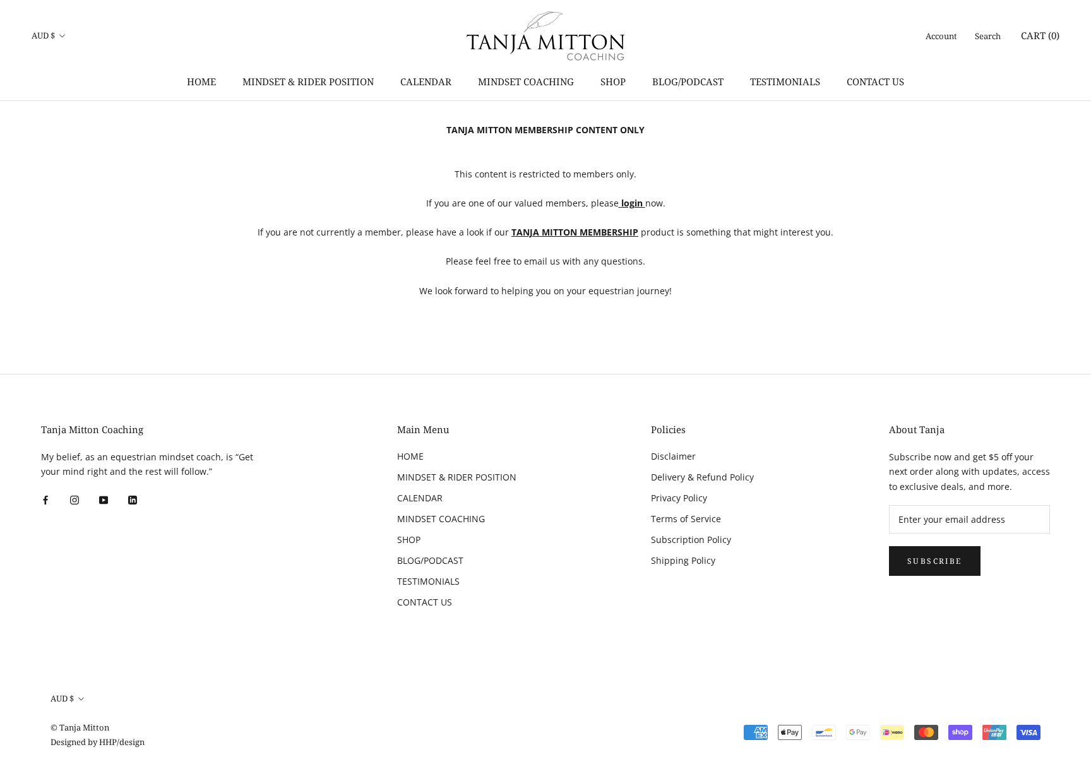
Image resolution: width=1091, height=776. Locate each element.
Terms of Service (686, 519)
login (633, 203)
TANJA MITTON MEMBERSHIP (574, 232)
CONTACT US (875, 81)
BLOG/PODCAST (688, 81)
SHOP (613, 81)
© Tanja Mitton (80, 727)
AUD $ (43, 35)
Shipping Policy (683, 560)
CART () (1040, 35)
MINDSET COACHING (526, 81)
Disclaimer (673, 456)
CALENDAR (425, 81)
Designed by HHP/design (98, 742)
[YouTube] (103, 499)
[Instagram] (74, 499)
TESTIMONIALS (785, 81)
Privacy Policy (679, 498)
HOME (201, 81)
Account (941, 36)
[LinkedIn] (132, 499)
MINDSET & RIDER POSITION (308, 81)
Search (988, 36)
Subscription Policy (691, 540)
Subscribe (934, 561)
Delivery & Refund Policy (702, 477)
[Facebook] (45, 499)
